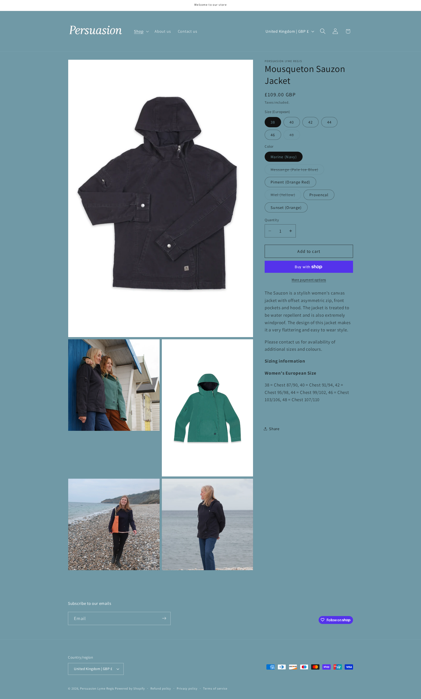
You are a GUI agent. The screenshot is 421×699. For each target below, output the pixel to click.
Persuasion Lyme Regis (97, 688)
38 (273, 122)
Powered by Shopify (130, 688)
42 (310, 122)
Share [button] (274, 428)
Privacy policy (187, 688)
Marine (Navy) (284, 156)
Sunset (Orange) (286, 207)
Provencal (318, 194)
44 (329, 122)
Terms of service (215, 688)
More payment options (309, 279)
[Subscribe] (164, 618)
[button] (141, 31)
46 (273, 134)
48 (294, 136)
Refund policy (160, 688)
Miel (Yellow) (286, 196)
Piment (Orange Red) (290, 182)
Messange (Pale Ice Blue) (297, 170)
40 (291, 122)
